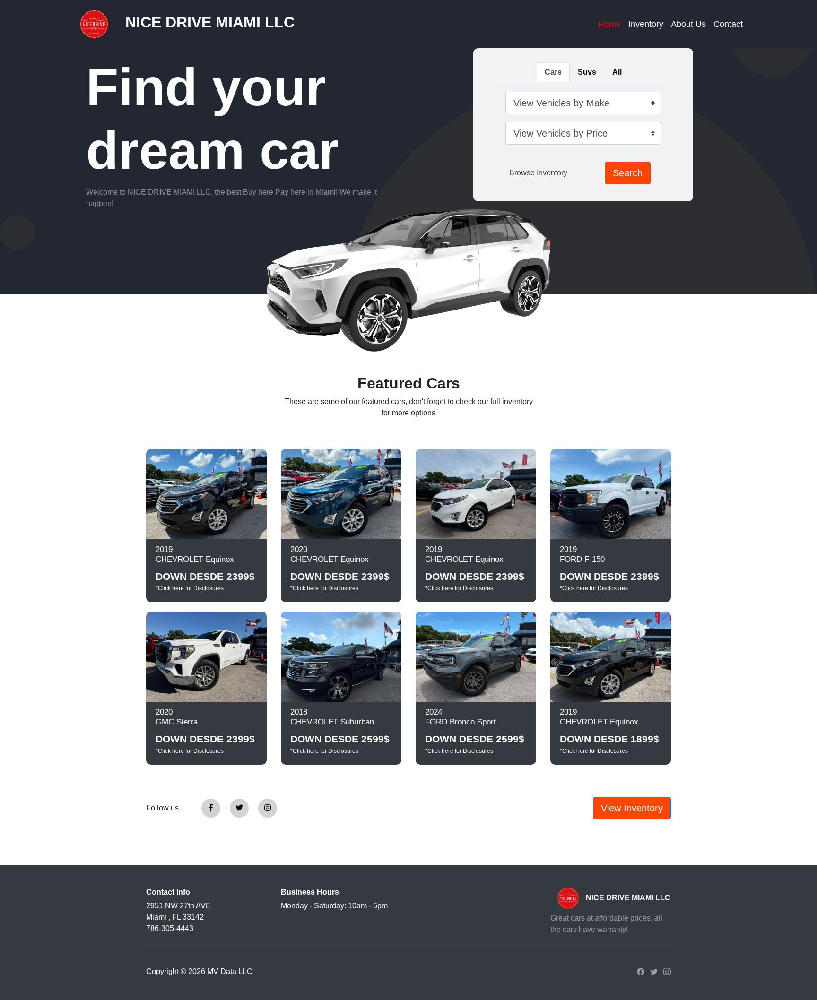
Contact (728, 24)
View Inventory (632, 808)
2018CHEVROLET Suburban (332, 716)
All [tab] (617, 72)
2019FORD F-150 (582, 554)
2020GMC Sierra (177, 716)
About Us (688, 24)
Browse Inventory (538, 173)
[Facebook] (210, 808)
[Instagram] (267, 808)
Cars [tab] (553, 72)
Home (609, 24)
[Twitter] (239, 808)
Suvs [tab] (587, 72)
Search (628, 173)
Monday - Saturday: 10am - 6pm (334, 906)
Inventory (645, 24)
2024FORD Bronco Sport (460, 716)
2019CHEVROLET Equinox (195, 554)
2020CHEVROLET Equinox (329, 554)
